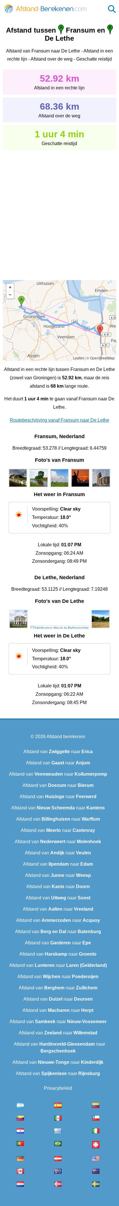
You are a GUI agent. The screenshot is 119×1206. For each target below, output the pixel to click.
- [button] (10, 295)
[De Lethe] (18, 628)
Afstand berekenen (66, 736)
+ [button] (10, 287)
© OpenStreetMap (100, 357)
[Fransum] (18, 487)
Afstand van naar (58, 751)
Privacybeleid (58, 1088)
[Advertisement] (59, 211)
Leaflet (78, 357)
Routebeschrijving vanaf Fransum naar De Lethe (59, 420)
